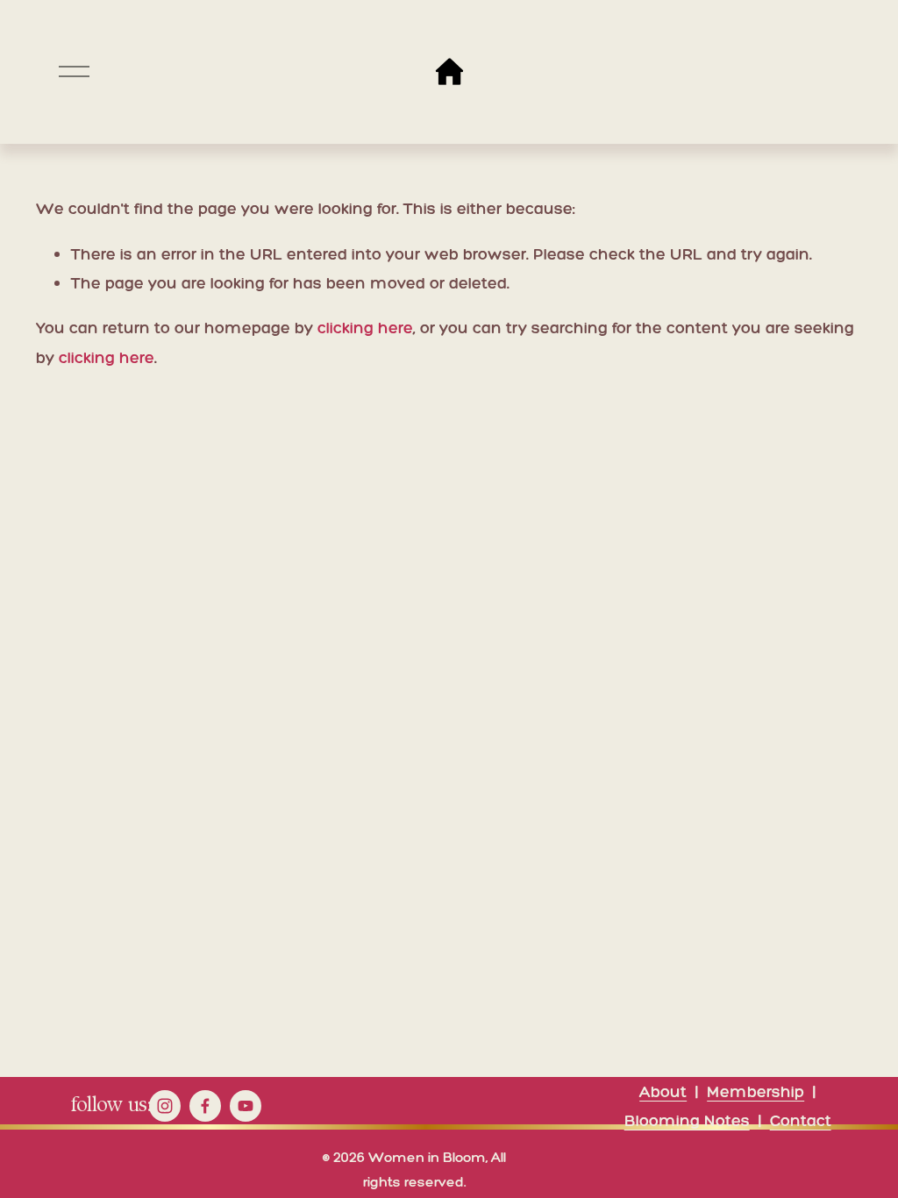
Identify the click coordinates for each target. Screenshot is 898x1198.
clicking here (365, 327)
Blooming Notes (687, 1120)
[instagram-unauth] (165, 1106)
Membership (755, 1091)
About (663, 1091)
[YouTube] (245, 1106)
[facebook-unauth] (205, 1106)
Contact (800, 1120)
